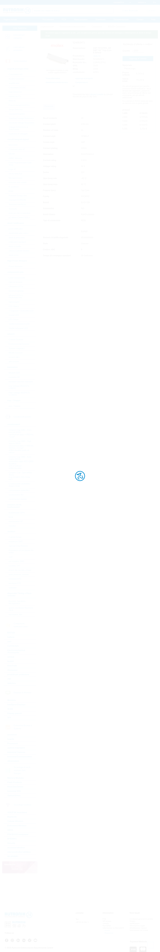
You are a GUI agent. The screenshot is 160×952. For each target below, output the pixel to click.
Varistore (12, 588)
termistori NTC (15, 579)
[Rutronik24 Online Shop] (17, 11)
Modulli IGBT (14, 373)
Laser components (17, 278)
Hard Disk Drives (15, 787)
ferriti (11, 517)
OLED (10, 709)
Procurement (48, 19)
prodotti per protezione (18, 674)
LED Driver (13, 319)
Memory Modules (15, 778)
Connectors (13, 646)
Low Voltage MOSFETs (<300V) (19, 387)
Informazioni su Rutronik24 (113, 928)
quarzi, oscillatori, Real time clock (21, 609)
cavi (9, 641)
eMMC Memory (15, 158)
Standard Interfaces (17, 204)
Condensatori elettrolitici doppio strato (19, 485)
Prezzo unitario (126, 73)
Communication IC (17, 149)
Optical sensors (15, 282)
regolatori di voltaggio (18, 134)
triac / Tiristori (14, 406)
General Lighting (16, 291)
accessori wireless (16, 848)
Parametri (48, 106)
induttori (12, 526)
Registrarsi (108, 933)
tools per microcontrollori (19, 213)
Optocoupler (14, 302)
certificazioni (134, 923)
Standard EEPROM (17, 200)
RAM (11, 191)
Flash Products (14, 782)
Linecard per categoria (19, 36)
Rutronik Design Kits (18, 196)
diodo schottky (15, 246)
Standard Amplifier (17, 114)
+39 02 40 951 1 (82, 922)
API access (107, 921)
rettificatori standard (17, 242)
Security (11, 843)
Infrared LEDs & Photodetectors (16, 296)
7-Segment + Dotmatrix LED (21, 311)
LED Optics (14, 306)
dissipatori (12, 670)
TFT (9, 718)
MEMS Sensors (15, 353)
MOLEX (97, 56)
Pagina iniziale (10, 19)
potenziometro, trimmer (19, 574)
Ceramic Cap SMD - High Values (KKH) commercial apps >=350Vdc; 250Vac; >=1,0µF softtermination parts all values (21, 447)
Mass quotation (81, 19)
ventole (10, 657)
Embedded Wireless (16, 826)
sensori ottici (14, 357)
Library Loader (97, 94)
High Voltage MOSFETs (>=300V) (19, 394)
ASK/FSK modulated (17, 812)
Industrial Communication (19, 757)
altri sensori (14, 361)
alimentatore (13, 761)
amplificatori (14, 83)
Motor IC (12, 101)
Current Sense (15, 537)
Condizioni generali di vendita (141, 919)
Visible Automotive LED (19, 324)
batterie (10, 637)
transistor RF (14, 377)
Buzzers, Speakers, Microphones (17, 602)
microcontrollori (15, 174)
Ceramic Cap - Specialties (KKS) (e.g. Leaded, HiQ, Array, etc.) (20, 475)
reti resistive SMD (16, 561)
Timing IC (13, 209)
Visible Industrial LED (18, 328)
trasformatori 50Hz (17, 513)
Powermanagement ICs (19, 105)
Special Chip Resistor (18, 546)
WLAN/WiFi (12, 856)
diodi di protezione (17, 238)
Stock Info (127, 65)
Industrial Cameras (16, 752)
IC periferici (14, 187)
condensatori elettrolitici (19, 490)
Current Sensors (16, 340)
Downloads (101, 19)
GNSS (10, 830)
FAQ (104, 919)
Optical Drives (14, 795)
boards (10, 739)
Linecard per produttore (19, 48)
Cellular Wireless (15, 821)
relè (9, 679)
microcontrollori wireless (19, 852)
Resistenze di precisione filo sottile (21, 551)
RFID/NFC (12, 839)
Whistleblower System (138, 928)
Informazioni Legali (137, 926)
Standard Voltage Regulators (21, 123)
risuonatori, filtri (15, 614)
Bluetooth (12, 817)
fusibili (10, 661)
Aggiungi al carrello (137, 58)
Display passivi (14, 713)
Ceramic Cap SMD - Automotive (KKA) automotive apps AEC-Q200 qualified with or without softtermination (21, 462)
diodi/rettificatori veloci (18, 233)
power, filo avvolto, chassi (20, 570)
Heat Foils (12, 666)
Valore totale (125, 80)
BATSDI (11, 633)
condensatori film (16, 495)
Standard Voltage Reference (21, 118)
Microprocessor (15, 178)
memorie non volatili (17, 182)
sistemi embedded (16, 748)
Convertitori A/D (16, 74)
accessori (12, 735)
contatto (106, 923)
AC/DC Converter (16, 79)
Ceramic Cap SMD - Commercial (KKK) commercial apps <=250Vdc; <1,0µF (21, 433)
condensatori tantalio (18, 499)
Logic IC (12, 169)
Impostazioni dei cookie (139, 930)
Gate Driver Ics (15, 92)
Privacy (132, 921)
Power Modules (15, 266)
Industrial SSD (14, 791)
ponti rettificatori (16, 229)
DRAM (12, 154)
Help (153, 19)
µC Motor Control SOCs (19, 217)
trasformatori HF (16, 521)
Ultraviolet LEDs (16, 286)
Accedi (107, 930)
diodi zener (13, 255)
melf (10, 557)
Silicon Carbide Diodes (19, 251)
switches (11, 683)
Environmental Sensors (19, 344)
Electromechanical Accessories (16, 651)
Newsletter (107, 926)
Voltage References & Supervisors (18, 128)
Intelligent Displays (16, 705)
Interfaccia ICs (15, 96)
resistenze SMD (16, 541)
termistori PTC (15, 583)
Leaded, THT (14, 566)
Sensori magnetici (17, 348)
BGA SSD (13, 145)
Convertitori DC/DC (17, 88)
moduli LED (14, 315)
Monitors (11, 700)
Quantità (126, 51)
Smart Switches (15, 109)
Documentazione (121, 19)
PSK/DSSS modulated (17, 834)
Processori (12, 743)
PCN (64, 19)
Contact (139, 19)
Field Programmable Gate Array (20, 164)
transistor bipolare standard (21, 382)
